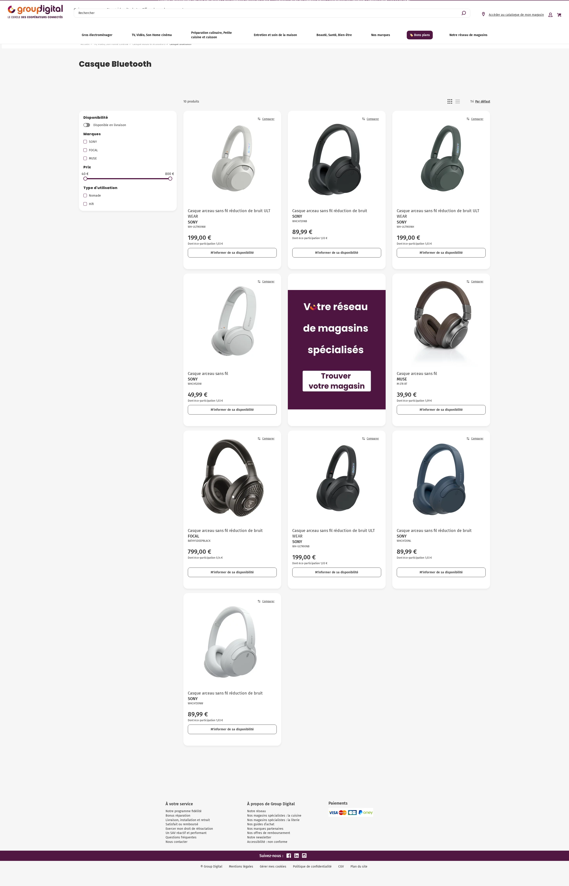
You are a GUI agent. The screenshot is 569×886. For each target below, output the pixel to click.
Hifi (91, 204)
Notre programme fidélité (184, 811)
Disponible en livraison (109, 125)
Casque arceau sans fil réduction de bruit (329, 210)
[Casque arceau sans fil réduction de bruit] (336, 159)
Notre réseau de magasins (468, 35)
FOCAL (93, 150)
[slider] (85, 179)
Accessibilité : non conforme (267, 842)
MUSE (93, 158)
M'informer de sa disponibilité (232, 253)
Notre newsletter (259, 837)
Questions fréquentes (181, 837)
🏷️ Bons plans (419, 35)
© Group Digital (211, 866)
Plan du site (359, 866)
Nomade (95, 195)
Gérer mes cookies (273, 866)
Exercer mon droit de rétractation (189, 829)
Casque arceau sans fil (208, 373)
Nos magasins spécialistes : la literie (273, 820)
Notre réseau (256, 811)
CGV (341, 866)
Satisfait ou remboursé (182, 824)
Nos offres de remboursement (268, 833)
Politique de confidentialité (312, 866)
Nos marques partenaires (265, 829)
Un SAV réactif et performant (186, 833)
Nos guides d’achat (260, 824)
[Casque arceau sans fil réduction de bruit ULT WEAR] (232, 159)
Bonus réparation (178, 816)
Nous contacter (176, 842)
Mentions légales (241, 866)
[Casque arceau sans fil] (232, 322)
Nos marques (380, 35)
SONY (93, 142)
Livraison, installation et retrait (188, 820)
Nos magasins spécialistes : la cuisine (274, 816)
